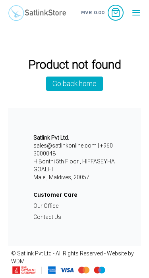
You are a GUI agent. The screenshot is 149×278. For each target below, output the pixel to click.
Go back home (74, 83)
